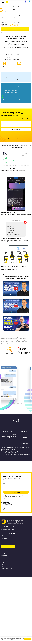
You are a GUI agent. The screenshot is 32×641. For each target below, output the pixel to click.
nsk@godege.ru (4, 535)
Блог (2, 566)
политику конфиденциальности (13, 134)
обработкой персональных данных (14, 639)
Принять (28, 639)
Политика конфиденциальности (8, 568)
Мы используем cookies (4, 638)
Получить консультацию (8, 546)
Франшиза (4, 560)
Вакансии (3, 562)
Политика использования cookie (8, 573)
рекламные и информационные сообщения (11, 138)
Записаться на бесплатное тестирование (15, 29)
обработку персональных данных (19, 133)
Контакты (3, 564)
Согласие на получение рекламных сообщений (11, 572)
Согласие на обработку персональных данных (11, 570)
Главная (3, 558)
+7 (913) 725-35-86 (8, 534)
